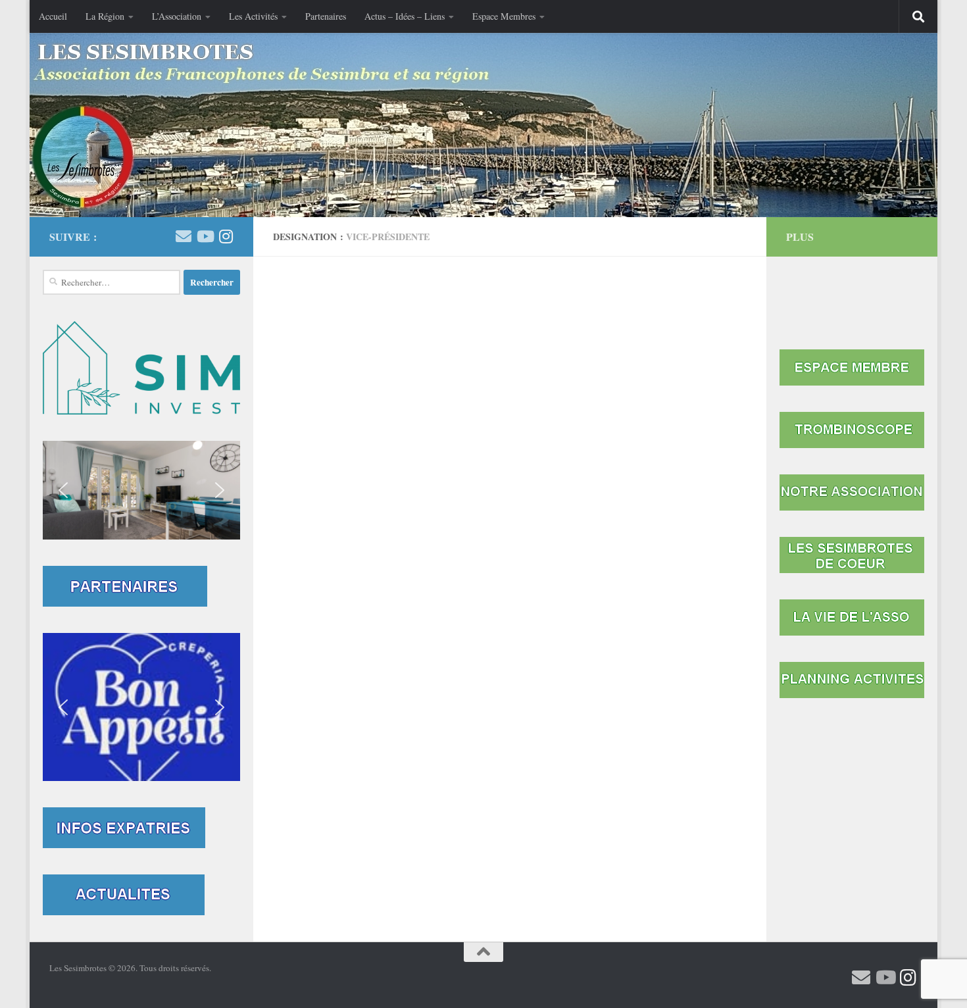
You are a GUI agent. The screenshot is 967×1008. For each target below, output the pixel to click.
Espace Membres (503, 16)
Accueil (53, 16)
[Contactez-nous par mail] (183, 236)
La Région (105, 16)
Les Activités (253, 16)
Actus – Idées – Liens (404, 16)
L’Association (176, 16)
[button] (141, 490)
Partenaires (325, 16)
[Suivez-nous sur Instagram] (226, 236)
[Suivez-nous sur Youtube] (204, 236)
